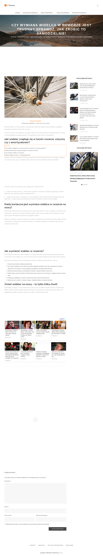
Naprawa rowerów (35, 121)
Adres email (8, 515)
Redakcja (42, 545)
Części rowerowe (47, 12)
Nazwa (6, 507)
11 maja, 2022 (83, 143)
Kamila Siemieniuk (30, 123)
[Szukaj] (98, 5)
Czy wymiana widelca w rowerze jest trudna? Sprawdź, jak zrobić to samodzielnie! (89, 138)
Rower (17, 12)
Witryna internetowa (41, 515)
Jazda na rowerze (63, 12)
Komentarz (7, 481)
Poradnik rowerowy (79, 12)
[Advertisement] (35, 64)
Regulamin (69, 545)
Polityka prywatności (55, 545)
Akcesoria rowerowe (30, 12)
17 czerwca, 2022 (84, 132)
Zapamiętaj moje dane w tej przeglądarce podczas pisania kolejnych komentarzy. (27, 524)
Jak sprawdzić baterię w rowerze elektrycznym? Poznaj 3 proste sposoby (89, 127)
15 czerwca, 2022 (84, 103)
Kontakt (33, 545)
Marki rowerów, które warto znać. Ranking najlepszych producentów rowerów (88, 85)
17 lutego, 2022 (83, 90)
